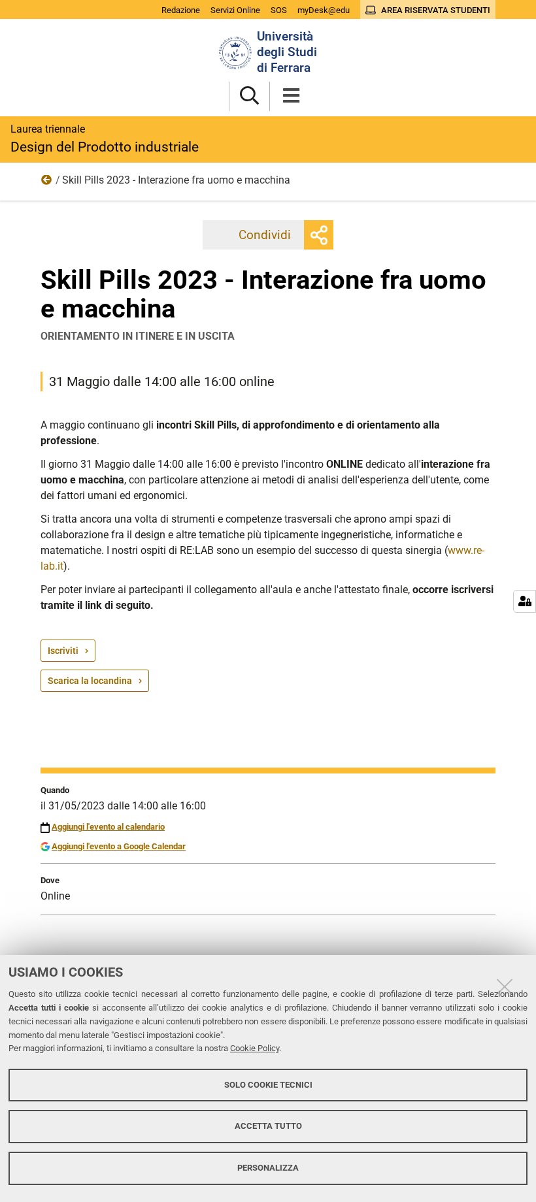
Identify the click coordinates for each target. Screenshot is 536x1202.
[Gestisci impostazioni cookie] (524, 601)
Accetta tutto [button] (268, 1126)
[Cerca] (249, 96)
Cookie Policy (254, 1048)
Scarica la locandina (90, 680)
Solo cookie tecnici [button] (268, 1085)
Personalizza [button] (268, 1168)
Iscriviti (63, 650)
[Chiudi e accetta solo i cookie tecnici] (504, 986)
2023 (47, 183)
